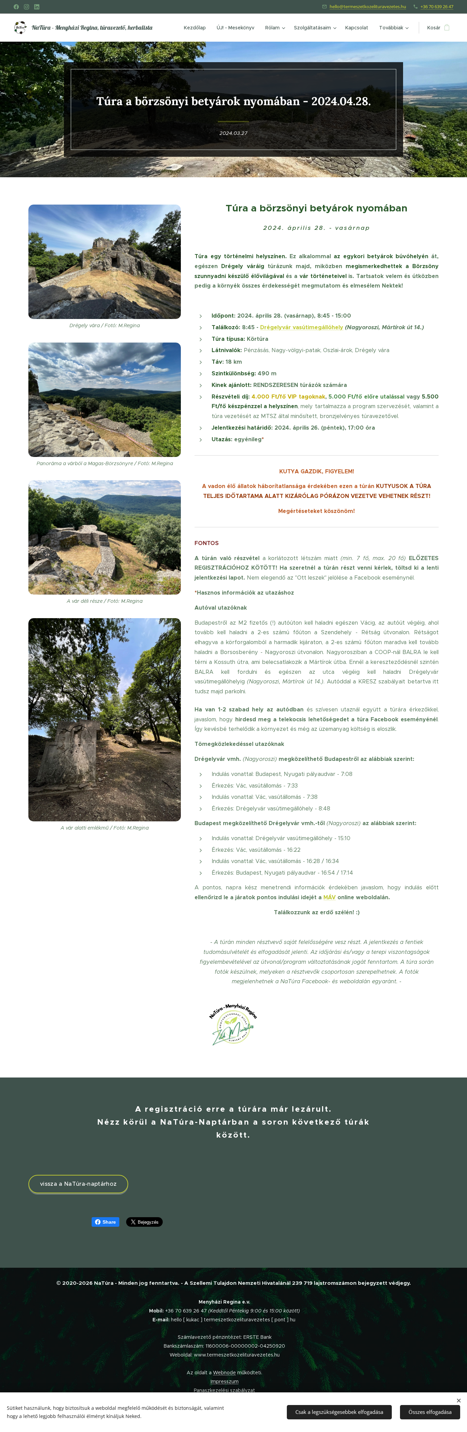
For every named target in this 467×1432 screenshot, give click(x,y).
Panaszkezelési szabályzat (224, 1390)
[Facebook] (16, 7)
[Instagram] (26, 7)
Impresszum (225, 1381)
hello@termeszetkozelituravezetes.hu (368, 6)
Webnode (224, 1373)
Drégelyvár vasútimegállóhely (301, 327)
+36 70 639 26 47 (437, 6)
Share (109, 1222)
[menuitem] (196, 27)
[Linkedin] (36, 7)
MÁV (329, 897)
